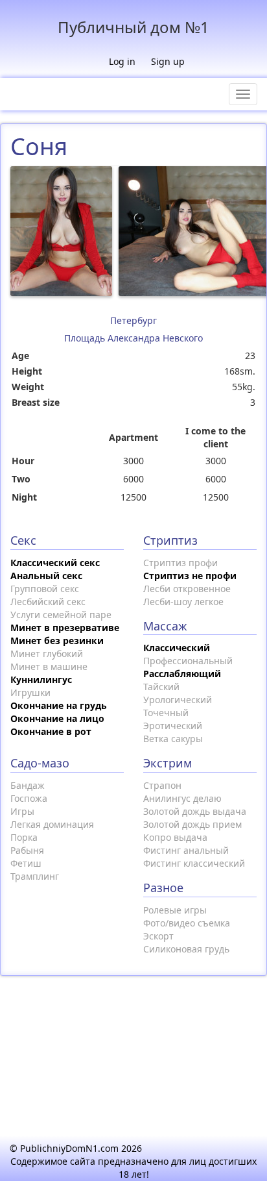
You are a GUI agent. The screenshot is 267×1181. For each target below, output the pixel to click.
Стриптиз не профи (190, 575)
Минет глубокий (46, 653)
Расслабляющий (182, 673)
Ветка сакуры (173, 738)
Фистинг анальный (186, 850)
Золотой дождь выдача (194, 811)
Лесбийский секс (48, 601)
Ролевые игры (175, 910)
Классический (176, 647)
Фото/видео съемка (186, 923)
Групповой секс (44, 588)
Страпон (162, 785)
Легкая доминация (52, 824)
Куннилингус (41, 679)
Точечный (166, 712)
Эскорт (158, 936)
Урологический (177, 699)
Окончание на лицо (57, 718)
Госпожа (28, 798)
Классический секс (55, 562)
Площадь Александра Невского (133, 338)
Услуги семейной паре (60, 614)
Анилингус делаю (182, 798)
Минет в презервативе (64, 627)
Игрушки (30, 692)
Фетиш (25, 863)
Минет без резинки (57, 640)
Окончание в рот (50, 731)
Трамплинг (34, 876)
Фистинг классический (194, 863)
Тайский (161, 686)
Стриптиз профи (180, 562)
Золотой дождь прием (192, 824)
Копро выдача (175, 837)
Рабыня (27, 850)
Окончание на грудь (58, 705)
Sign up (168, 61)
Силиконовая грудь (186, 949)
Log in (122, 61)
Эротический (172, 725)
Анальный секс (46, 575)
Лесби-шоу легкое (183, 601)
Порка (24, 837)
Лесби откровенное (187, 588)
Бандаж (27, 785)
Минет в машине (48, 666)
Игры (22, 811)
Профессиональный (188, 660)
